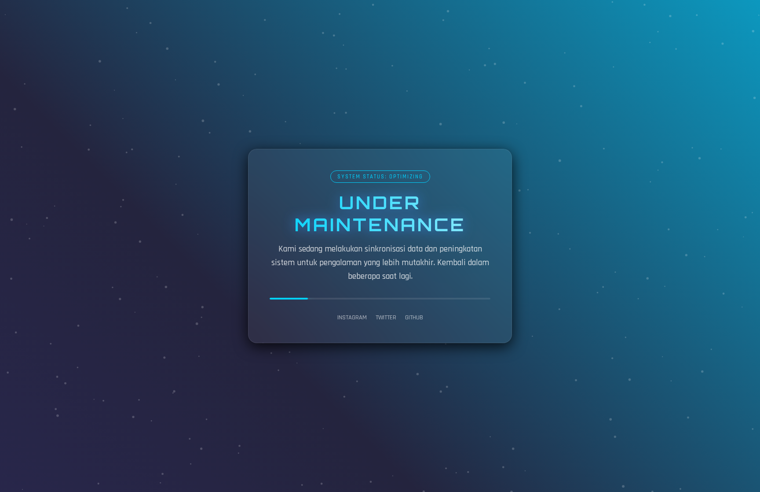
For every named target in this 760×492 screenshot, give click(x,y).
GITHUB (414, 318)
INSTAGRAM (352, 318)
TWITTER (386, 318)
